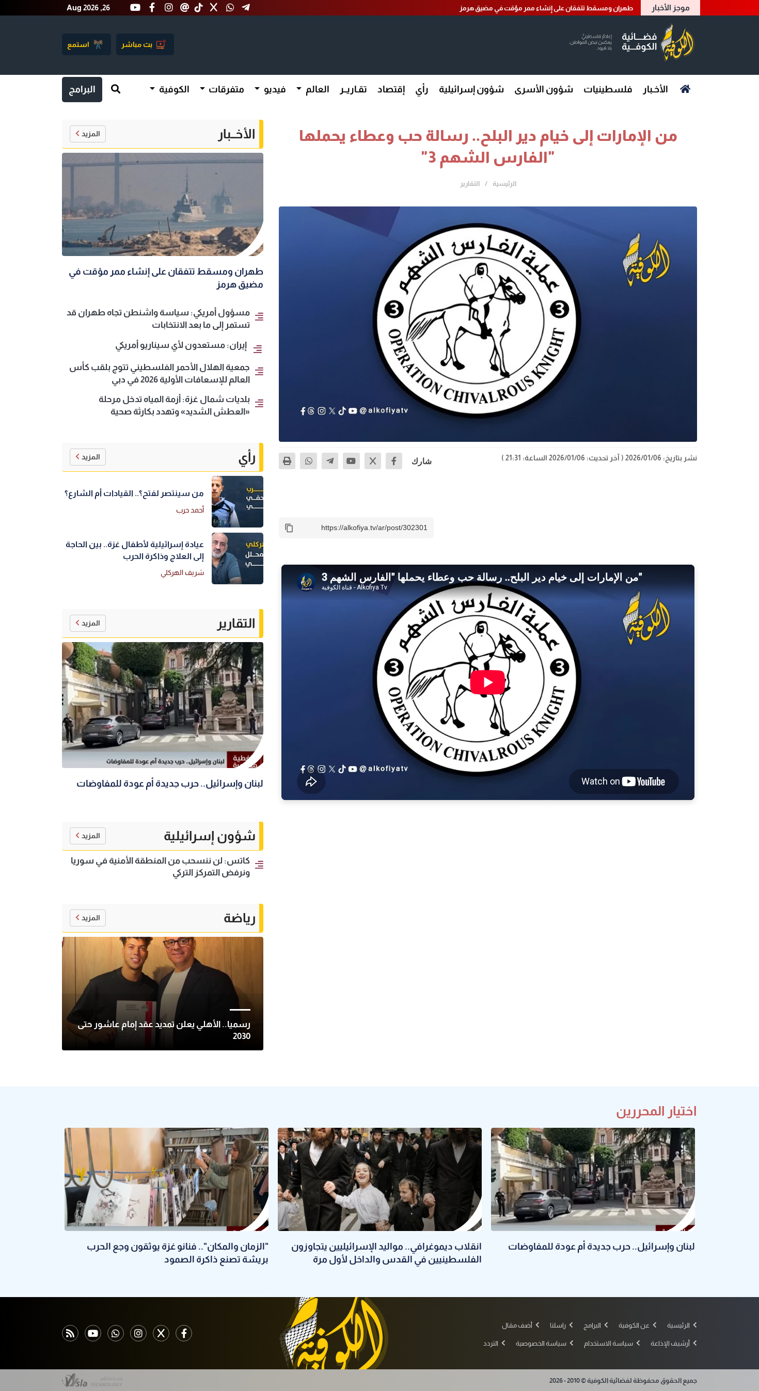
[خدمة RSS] (70, 1333)
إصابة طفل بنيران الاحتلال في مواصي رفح (576, 8)
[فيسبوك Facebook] (184, 1333)
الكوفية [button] (173, 89)
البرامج (82, 89)
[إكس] (373, 461)
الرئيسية (504, 183)
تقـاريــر (353, 89)
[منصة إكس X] (161, 1333)
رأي (422, 89)
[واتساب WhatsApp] (115, 1333)
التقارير (470, 183)
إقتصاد (391, 89)
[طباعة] (287, 461)
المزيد (91, 134)
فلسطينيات (607, 89)
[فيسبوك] (394, 461)
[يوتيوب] (351, 461)
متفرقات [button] (225, 89)
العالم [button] (316, 89)
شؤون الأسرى (543, 89)
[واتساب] (308, 461)
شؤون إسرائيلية (471, 89)
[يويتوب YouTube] (93, 1333)
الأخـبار (655, 89)
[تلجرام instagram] (138, 1333)
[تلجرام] (330, 461)
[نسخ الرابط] (289, 528)
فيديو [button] (274, 89)
